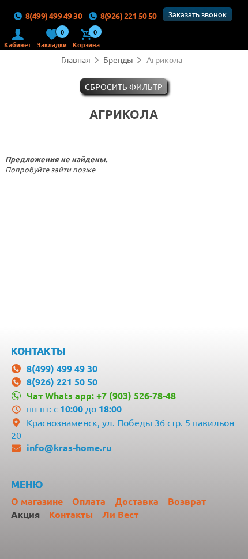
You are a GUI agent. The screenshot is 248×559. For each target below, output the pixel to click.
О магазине (37, 501)
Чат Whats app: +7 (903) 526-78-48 (101, 395)
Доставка (137, 501)
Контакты (71, 514)
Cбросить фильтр (124, 86)
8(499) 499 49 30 (53, 15)
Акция (25, 514)
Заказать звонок (197, 14)
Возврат (187, 501)
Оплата (89, 501)
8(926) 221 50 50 (128, 15)
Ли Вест (120, 514)
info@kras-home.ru (69, 447)
